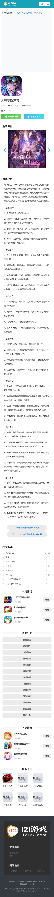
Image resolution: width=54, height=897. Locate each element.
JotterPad (10, 553)
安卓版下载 (13, 116)
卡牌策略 (27, 652)
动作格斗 (27, 646)
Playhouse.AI (11, 561)
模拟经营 (27, 671)
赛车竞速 (27, 658)
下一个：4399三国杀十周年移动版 (27, 534)
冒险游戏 (27, 696)
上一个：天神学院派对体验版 (27, 527)
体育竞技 (27, 690)
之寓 (7, 557)
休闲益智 (27, 665)
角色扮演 (27, 640)
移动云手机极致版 (13, 579)
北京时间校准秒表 (13, 583)
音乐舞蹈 (27, 677)
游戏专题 (41, 871)
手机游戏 (28, 12)
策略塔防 (27, 702)
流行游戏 (27, 709)
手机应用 (27, 871)
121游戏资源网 (13, 854)
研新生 (8, 566)
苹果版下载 (36, 116)
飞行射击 (27, 683)
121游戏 (17, 12)
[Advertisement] (27, 42)
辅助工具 (27, 715)
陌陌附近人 (10, 570)
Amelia (9, 575)
